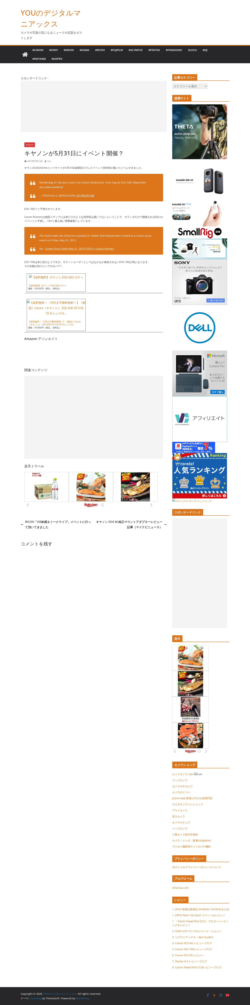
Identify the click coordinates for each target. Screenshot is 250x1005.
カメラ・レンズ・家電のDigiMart (191, 840)
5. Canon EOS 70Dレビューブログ (192, 949)
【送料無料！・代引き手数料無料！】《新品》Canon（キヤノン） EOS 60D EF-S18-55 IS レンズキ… (54, 323)
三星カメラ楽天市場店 (185, 834)
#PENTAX (154, 50)
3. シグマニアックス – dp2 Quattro (192, 937)
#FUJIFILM (117, 50)
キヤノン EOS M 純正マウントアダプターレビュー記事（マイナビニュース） (129, 524)
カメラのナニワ (181, 822)
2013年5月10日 (85, 195)
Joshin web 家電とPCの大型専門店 (192, 798)
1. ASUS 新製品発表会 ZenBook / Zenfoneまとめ (200, 909)
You (49, 161)
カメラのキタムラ (182, 786)
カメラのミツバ (181, 792)
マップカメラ (180, 780)
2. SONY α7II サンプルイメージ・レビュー (196, 931)
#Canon (37, 50)
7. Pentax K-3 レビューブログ (189, 961)
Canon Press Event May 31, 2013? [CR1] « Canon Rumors (79, 248)
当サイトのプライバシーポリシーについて (196, 867)
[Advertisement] (94, 106)
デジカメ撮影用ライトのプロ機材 (191, 846)
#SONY (53, 50)
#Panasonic (174, 50)
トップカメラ (181, 828)
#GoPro (57, 58)
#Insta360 (39, 58)
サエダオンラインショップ (187, 804)
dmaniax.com (180, 887)
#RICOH (100, 50)
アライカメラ (180, 810)
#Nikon (69, 50)
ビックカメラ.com (182, 774)
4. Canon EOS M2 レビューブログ (192, 943)
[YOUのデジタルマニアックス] (25, 54)
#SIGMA (84, 50)
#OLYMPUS (136, 50)
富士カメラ (178, 816)
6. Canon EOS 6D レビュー (188, 955)
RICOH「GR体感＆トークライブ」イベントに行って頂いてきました (58, 524)
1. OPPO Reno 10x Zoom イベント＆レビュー (198, 915)
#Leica (192, 50)
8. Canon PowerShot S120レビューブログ (196, 967)
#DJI (205, 50)
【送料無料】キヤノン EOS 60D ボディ (47, 285)
